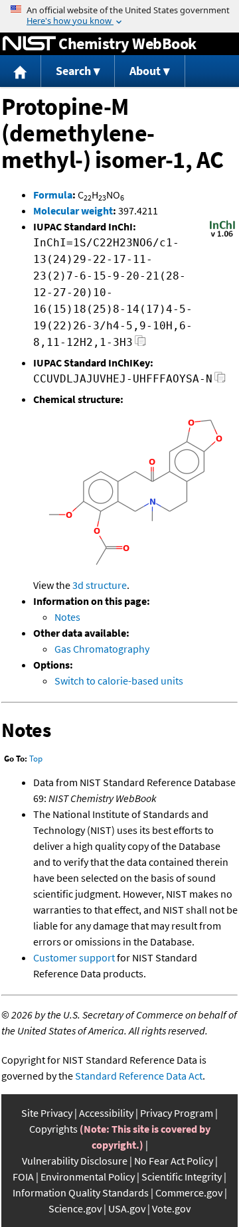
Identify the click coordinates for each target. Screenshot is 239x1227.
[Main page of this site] (20, 71)
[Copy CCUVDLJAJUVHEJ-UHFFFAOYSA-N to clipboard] (220, 380)
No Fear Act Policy (173, 1160)
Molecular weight (73, 210)
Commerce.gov (188, 1192)
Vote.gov (171, 1208)
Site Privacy (46, 1112)
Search (73, 70)
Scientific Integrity (181, 1176)
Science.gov (75, 1208)
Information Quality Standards (81, 1192)
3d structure (99, 585)
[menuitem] (20, 71)
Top (35, 758)
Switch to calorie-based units (118, 680)
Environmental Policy (87, 1176)
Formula (52, 194)
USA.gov (126, 1208)
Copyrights (53, 1128)
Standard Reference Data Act (138, 1075)
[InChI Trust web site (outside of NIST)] (222, 235)
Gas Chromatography (101, 648)
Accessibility (106, 1112)
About (145, 70)
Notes (67, 616)
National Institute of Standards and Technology (29, 43)
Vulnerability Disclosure (74, 1160)
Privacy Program (176, 1112)
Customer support (74, 957)
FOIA (23, 1176)
